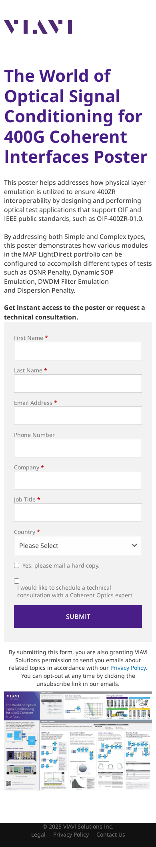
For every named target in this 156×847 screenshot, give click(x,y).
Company (29, 467)
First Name (31, 338)
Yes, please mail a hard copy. (61, 565)
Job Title (27, 499)
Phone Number (34, 435)
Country (27, 532)
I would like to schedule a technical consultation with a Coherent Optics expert (74, 591)
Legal (38, 834)
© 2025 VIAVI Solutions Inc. (78, 826)
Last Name (30, 370)
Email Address (35, 402)
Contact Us (110, 834)
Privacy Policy (128, 667)
